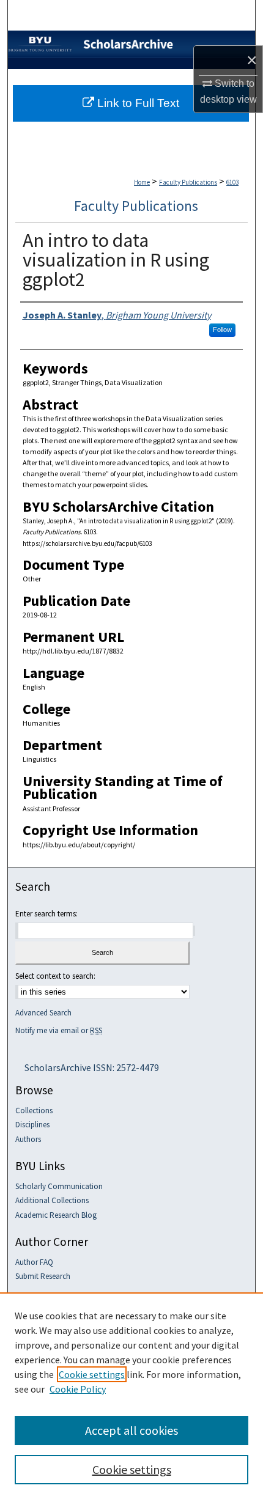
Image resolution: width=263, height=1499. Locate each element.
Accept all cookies (131, 1430)
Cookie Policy (78, 1389)
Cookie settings (92, 1374)
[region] (131, 1395)
